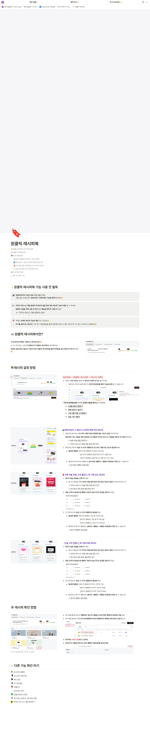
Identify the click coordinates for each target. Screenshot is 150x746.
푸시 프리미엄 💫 (116, 2)
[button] (143, 2)
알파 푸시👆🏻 (75, 2)
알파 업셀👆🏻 (34, 2)
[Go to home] (2, 2)
